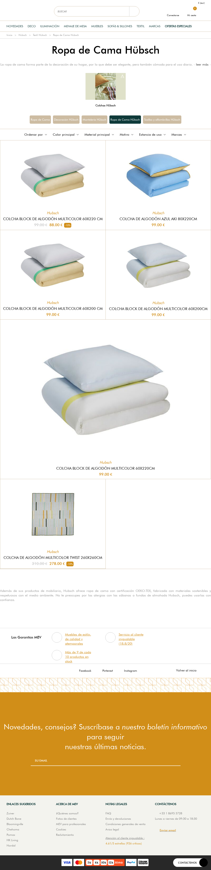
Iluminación (49, 26)
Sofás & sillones (120, 26)
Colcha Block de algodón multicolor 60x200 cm (53, 308)
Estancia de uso (150, 134)
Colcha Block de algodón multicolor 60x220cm (105, 468)
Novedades (14, 26)
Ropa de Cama (40, 119)
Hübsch (23, 34)
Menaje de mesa (75, 26)
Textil (140, 26)
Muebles (97, 26)
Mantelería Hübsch (94, 119)
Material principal (97, 134)
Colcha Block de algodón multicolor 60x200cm (158, 309)
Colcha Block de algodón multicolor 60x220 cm (53, 219)
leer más (202, 64)
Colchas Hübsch (105, 105)
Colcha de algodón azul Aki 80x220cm (158, 219)
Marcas (154, 26)
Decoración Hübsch (66, 119)
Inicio (9, 34)
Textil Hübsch (40, 34)
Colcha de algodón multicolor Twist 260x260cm (53, 557)
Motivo (124, 134)
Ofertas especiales (178, 26)
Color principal (64, 134)
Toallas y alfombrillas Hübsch (162, 119)
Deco (32, 26)
